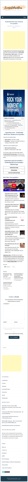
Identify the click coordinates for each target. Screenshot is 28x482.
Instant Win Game (6, 389)
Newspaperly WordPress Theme (14, 479)
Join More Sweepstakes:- (10, 127)
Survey (3, 395)
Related (8, 129)
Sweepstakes (5, 398)
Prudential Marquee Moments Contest (7, 283)
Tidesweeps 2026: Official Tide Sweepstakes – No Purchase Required (12, 206)
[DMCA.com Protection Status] (6, 472)
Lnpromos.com (6, 255)
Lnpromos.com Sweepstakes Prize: (14, 123)
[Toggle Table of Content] (21, 118)
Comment (6, 303)
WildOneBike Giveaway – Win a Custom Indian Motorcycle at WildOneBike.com (12, 233)
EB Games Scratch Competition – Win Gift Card (7, 275)
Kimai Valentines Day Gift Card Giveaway (11, 425)
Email (16, 322)
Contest (4, 383)
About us (4, 447)
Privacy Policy (5, 464)
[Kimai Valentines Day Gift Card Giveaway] (22, 245)
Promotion (4, 392)
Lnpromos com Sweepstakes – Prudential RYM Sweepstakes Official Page (13, 126)
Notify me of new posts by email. (14, 333)
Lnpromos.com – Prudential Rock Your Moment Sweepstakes (13, 121)
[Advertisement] (14, 40)
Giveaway (4, 386)
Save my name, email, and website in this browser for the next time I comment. (14, 329)
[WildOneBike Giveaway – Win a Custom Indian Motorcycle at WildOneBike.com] (22, 233)
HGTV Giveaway (5, 458)
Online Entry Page (14, 167)
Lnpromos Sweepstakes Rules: (13, 122)
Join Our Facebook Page (14, 172)
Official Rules (14, 170)
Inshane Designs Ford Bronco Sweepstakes (11, 461)
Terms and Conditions (7, 467)
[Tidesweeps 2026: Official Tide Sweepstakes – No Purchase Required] (22, 206)
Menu (24, 17)
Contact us (4, 450)
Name (5, 322)
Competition (5, 380)
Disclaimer (4, 453)
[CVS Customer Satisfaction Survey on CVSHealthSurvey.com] (22, 219)
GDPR (3, 456)
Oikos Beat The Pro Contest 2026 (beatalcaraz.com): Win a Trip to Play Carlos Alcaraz (11, 195)
